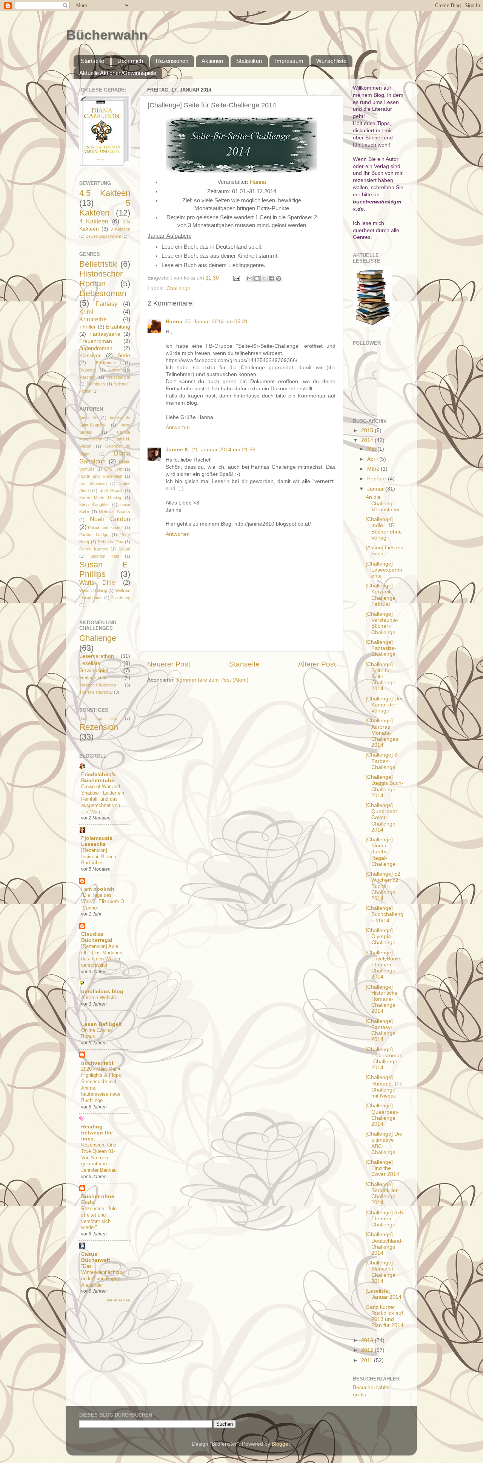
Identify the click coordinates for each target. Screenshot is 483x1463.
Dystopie (87, 370)
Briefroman (106, 363)
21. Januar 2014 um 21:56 (223, 450)
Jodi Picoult (111, 490)
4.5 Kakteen (104, 193)
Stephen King (104, 556)
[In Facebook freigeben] (271, 278)
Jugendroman (95, 348)
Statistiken (249, 61)
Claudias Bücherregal (96, 937)
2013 (368, 1340)
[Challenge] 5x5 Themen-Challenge (384, 1219)
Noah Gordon (110, 518)
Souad (124, 549)
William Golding (93, 590)
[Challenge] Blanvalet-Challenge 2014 (380, 1272)
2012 (368, 1350)
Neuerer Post (168, 664)
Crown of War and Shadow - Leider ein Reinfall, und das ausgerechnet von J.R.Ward (102, 799)
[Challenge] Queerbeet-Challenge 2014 (382, 1115)
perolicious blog (102, 991)
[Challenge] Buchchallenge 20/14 (384, 914)
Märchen (87, 377)
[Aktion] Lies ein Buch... (384, 550)
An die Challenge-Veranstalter (383, 503)
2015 (368, 430)
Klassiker (90, 355)
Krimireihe (93, 319)
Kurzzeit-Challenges (97, 685)
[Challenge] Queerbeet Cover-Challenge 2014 (381, 818)
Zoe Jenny (120, 597)
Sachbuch (95, 384)
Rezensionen (172, 61)
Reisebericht (118, 377)
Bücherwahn (107, 35)
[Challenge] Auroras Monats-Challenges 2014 (382, 733)
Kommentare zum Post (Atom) (212, 680)
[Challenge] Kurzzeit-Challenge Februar (380, 595)
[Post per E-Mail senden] (236, 278)
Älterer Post (317, 664)
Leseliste (89, 663)
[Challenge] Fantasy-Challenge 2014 (380, 1030)
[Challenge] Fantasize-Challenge (381, 648)
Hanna (258, 182)
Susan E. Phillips (104, 569)
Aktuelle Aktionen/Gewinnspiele (117, 73)
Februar (377, 479)
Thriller (87, 327)
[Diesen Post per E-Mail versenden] (250, 278)
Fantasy (106, 303)
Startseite (92, 61)
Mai (372, 449)
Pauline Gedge (93, 534)
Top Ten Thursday (96, 692)
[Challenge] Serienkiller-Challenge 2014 (383, 1194)
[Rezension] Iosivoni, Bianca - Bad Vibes (100, 856)
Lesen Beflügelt (101, 1024)
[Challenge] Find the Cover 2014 (382, 1168)
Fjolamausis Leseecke (96, 841)
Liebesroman (102, 293)
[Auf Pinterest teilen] (278, 278)
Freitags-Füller (94, 677)
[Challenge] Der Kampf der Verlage (384, 705)
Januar (376, 489)
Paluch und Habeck (106, 527)
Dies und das (98, 718)
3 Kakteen (120, 229)
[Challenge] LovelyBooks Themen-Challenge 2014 (383, 965)
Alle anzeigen (118, 1300)
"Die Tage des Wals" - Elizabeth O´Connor (102, 901)
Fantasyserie (104, 334)
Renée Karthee (93, 549)
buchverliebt (97, 1063)
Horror (115, 370)
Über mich (130, 61)
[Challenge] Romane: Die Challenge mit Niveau (384, 1087)
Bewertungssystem (103, 236)
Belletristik (98, 264)
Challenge (178, 288)
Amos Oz (88, 418)
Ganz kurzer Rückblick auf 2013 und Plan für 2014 (384, 1316)
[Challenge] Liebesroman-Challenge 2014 (384, 1059)
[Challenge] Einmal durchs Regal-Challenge (380, 852)
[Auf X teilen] (264, 278)
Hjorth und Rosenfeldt (100, 476)
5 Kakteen (104, 207)
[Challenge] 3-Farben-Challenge (382, 761)
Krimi (86, 311)
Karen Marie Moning (100, 497)
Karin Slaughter (94, 504)
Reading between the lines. (97, 1133)
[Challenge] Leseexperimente (384, 570)
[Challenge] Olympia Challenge (380, 936)
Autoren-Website (99, 997)
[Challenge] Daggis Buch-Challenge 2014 (384, 786)
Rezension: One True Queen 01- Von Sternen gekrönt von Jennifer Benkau (99, 1157)
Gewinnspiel (93, 670)
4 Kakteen (93, 221)
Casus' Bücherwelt (95, 1257)
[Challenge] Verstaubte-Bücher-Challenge (382, 623)
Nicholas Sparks (114, 511)
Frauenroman (95, 341)
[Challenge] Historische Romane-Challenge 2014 (382, 999)
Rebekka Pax (110, 542)
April (373, 459)
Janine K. (178, 450)
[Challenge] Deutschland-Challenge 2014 (384, 1244)
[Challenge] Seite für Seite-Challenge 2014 (380, 677)
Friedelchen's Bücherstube (98, 777)
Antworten (178, 427)
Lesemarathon (96, 656)
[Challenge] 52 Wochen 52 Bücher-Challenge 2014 (383, 886)
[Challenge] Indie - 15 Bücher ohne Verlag (384, 529)
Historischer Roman (101, 278)
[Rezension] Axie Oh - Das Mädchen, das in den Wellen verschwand (102, 955)
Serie (124, 355)
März (374, 469)
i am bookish (97, 889)
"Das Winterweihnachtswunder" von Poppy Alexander (102, 1275)
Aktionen (212, 61)
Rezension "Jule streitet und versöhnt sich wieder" (99, 1218)
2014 (368, 440)
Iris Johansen (93, 483)
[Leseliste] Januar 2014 (383, 1294)
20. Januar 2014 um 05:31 (216, 321)
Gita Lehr (113, 469)
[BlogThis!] (257, 278)
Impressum (289, 61)
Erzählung (118, 327)
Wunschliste (331, 61)
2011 (367, 1360)
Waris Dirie (97, 582)
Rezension (98, 727)
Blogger (281, 1444)
